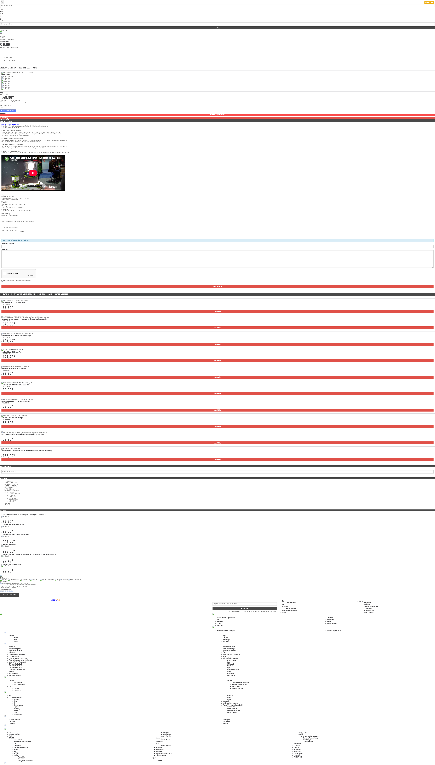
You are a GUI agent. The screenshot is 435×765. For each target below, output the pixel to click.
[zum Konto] (1, 13)
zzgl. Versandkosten (13, 47)
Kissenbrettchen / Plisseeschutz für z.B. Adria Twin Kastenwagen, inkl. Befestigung (26, 450)
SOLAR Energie (9, 492)
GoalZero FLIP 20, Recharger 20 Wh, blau (13, 368)
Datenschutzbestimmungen (22, 280)
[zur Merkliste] (1, 17)
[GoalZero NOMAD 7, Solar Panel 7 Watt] (14, 300)
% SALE (7, 503)
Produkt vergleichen (12, 227)
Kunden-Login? (54, 619)
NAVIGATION (9, 481)
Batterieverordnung (55, 614)
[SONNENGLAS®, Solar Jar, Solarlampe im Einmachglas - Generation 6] (24, 432)
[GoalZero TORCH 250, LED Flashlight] (14, 416)
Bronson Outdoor (14, 494)
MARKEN (7, 505)
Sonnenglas (13, 498)
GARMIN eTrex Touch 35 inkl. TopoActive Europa (16, 335)
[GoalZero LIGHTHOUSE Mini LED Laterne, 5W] (16, 383)
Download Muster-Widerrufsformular (266, 611)
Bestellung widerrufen (9, 595)
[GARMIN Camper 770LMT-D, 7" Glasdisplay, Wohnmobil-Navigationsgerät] (25, 317)
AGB (50, 613)
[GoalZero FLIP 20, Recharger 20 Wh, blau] (15, 366)
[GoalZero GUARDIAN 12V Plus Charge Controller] (17, 399)
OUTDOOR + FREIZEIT (12, 490)
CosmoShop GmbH (248, 611)
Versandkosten (53, 625)
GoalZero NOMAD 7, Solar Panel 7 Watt (13, 303)
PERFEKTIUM (13, 500)
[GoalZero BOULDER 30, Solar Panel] (13, 350)
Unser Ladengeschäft (55, 623)
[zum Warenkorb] (1, 10)
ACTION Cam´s (9, 489)
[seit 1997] (3, 30)
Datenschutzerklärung (56, 616)
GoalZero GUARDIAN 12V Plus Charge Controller (15, 401)
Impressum (52, 611)
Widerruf (51, 627)
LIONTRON (12, 497)
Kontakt (51, 609)
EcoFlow (11, 501)
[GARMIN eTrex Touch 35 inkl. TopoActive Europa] (17, 333)
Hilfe (50, 617)
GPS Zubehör (9, 487)
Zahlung (51, 628)
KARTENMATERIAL (11, 486)
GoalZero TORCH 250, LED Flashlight (12, 418)
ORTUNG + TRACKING (12, 484)
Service (51, 622)
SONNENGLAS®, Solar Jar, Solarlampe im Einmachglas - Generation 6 (22, 434)
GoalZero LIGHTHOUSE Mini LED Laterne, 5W (15, 385)
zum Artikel (217, 311)
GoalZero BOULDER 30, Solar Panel (11, 352)
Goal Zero (12, 495)
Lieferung (52, 620)
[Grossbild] (17, 72)
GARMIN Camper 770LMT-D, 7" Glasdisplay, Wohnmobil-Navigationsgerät (24, 319)
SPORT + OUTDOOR (11, 483)
